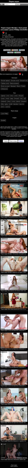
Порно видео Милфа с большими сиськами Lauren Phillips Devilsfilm (14, 29)
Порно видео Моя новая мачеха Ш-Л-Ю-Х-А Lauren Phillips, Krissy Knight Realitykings (14, 309)
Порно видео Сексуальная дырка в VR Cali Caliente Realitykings (14, 181)
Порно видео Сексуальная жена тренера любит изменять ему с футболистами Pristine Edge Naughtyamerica (14, 235)
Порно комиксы (14, 466)
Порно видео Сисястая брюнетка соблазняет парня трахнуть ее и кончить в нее (14, 330)
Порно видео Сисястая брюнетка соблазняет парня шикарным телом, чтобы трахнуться (14, 367)
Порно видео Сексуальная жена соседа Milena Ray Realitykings (14, 217)
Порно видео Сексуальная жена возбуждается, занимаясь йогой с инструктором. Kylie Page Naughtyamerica (14, 198)
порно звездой (17, 136)
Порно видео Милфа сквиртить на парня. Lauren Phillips (14, 272)
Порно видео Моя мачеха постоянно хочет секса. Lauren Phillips (14, 290)
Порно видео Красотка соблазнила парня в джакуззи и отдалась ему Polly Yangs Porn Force (14, 459)
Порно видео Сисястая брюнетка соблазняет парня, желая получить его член (14, 385)
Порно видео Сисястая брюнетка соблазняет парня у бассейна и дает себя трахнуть (14, 349)
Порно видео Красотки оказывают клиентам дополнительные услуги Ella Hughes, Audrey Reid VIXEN (14, 404)
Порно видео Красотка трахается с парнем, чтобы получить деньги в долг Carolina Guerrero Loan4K (14, 441)
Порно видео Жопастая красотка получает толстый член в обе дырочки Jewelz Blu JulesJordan (14, 422)
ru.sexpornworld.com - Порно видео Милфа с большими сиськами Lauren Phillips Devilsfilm (14, 128)
